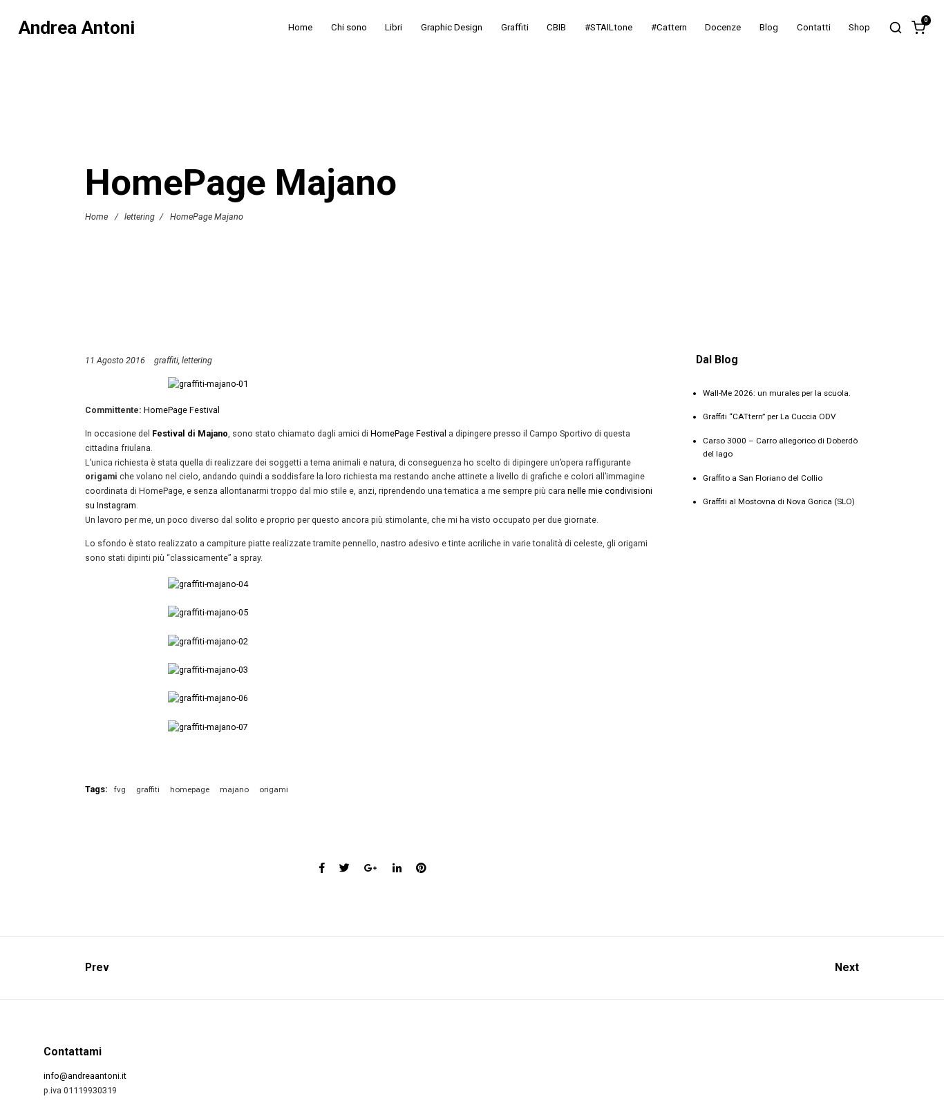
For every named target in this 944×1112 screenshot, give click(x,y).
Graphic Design (451, 27)
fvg (120, 789)
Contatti (814, 27)
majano (234, 789)
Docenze (723, 27)
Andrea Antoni (77, 28)
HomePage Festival (182, 410)
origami (273, 789)
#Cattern (669, 27)
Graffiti (515, 27)
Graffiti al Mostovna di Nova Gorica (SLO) (779, 501)
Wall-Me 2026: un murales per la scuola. (777, 393)
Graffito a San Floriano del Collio (762, 478)
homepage (189, 789)
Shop (859, 27)
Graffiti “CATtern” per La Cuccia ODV (769, 416)
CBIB (556, 27)
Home (300, 27)
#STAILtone (608, 27)
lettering (139, 216)
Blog (768, 27)
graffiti (166, 360)
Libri (393, 27)
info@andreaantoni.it (85, 1076)
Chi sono (349, 27)
